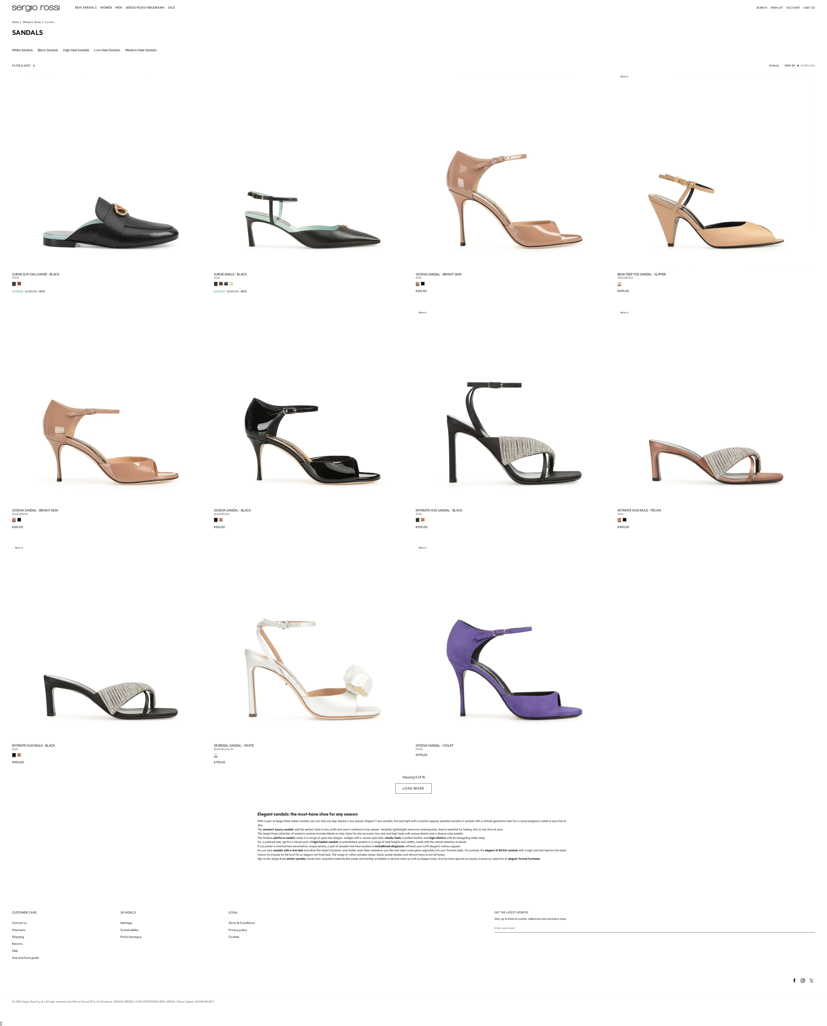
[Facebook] (794, 980)
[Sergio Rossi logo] (35, 8)
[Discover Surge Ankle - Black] (312, 171)
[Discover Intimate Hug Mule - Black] (111, 642)
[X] (811, 980)
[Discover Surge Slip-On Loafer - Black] (111, 171)
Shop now (203, 283)
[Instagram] (802, 980)
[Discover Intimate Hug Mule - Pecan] (716, 407)
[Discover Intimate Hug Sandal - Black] (514, 407)
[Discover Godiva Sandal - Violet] (514, 642)
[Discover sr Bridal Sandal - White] (312, 642)
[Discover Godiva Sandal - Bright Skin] (514, 171)
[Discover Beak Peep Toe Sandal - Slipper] (716, 171)
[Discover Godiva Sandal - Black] (312, 407)
